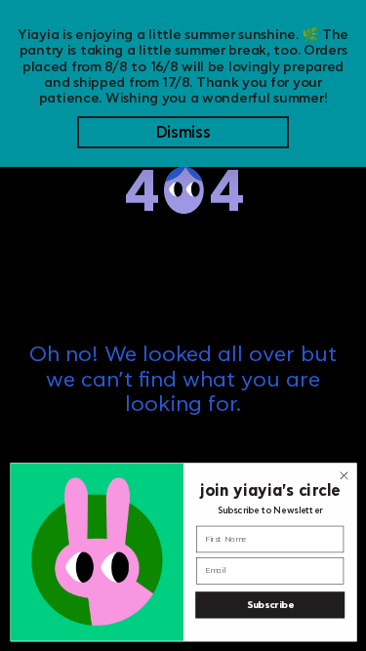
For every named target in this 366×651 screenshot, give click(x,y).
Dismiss (183, 133)
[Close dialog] (343, 475)
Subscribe (269, 605)
